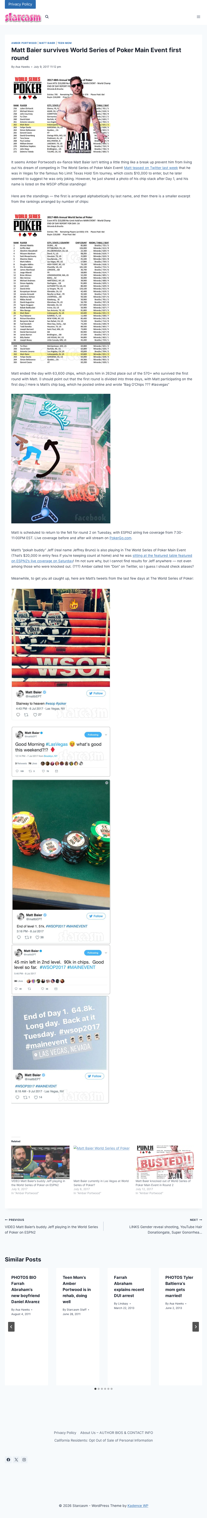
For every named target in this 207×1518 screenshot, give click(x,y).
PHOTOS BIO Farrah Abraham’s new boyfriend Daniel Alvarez (25, 1289)
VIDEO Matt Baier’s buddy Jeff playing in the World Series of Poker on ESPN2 (51, 1226)
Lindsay (123, 1303)
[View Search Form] (47, 16)
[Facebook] (8, 1459)
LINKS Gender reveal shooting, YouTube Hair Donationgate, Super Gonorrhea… (165, 1226)
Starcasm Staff (77, 1309)
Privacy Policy (20, 4)
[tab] (95, 1389)
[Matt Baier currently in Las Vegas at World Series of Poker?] (103, 1162)
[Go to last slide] (11, 1327)
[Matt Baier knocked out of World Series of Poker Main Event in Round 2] (165, 1162)
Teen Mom (65, 42)
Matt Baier (47, 42)
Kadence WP (138, 1506)
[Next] (195, 1327)
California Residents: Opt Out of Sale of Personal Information (103, 1440)
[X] (16, 1459)
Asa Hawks (22, 66)
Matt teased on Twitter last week (151, 168)
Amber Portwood (24, 42)
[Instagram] (24, 1459)
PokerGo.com (120, 538)
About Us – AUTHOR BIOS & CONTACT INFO (116, 1433)
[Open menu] (198, 17)
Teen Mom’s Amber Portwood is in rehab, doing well (77, 1289)
